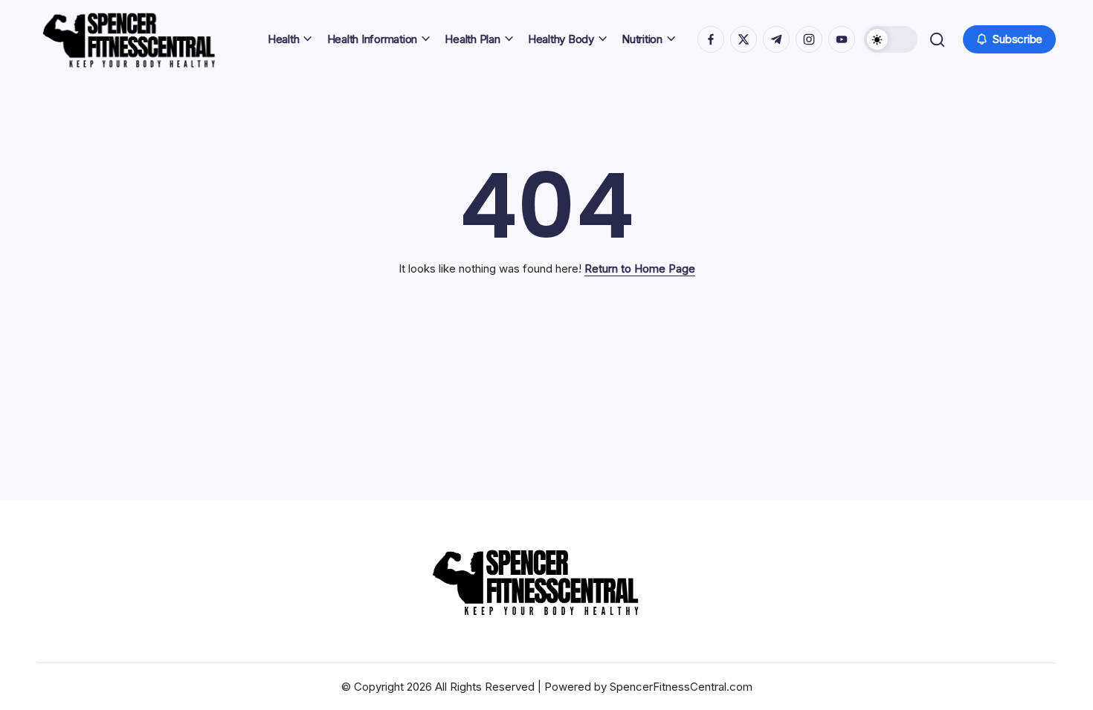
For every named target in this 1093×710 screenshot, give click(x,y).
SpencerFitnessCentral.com (681, 687)
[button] (891, 39)
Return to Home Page (639, 268)
